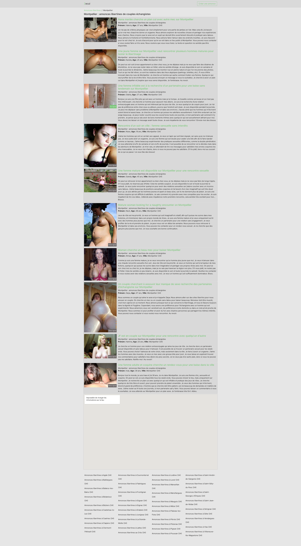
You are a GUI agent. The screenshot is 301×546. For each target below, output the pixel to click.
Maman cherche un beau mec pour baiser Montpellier (149, 249)
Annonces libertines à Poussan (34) (167, 533)
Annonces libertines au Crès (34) (132, 532)
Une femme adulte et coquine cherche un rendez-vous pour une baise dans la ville (166, 364)
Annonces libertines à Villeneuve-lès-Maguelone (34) (200, 533)
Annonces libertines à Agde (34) (97, 475)
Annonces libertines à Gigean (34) (132, 500)
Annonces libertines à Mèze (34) (165, 506)
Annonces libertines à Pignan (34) (166, 529)
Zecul (87, 3)
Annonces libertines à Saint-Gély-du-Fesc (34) (200, 485)
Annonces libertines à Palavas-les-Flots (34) (166, 513)
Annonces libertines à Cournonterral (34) (133, 477)
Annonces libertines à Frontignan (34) (132, 494)
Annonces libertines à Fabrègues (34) (132, 485)
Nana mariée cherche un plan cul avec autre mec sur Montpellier (155, 19)
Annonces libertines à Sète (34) (199, 514)
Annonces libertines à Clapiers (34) (99, 523)
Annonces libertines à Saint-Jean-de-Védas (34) (200, 502)
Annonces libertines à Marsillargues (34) (167, 495)
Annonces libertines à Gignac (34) (132, 505)
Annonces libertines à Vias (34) (199, 527)
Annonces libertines (92, 10)
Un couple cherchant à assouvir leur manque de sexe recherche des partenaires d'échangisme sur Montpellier (165, 285)
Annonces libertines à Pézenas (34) (167, 524)
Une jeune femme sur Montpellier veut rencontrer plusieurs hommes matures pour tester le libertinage (166, 53)
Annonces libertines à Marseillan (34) (165, 486)
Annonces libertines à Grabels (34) (132, 510)
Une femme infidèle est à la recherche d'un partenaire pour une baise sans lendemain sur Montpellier (161, 87)
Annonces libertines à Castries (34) (99, 518)
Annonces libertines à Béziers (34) (98, 505)
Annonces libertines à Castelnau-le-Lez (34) (99, 512)
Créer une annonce (207, 3)
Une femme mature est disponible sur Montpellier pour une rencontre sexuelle (163, 170)
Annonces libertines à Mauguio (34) (167, 501)
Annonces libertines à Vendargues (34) (200, 520)
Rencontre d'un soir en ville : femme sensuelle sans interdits (153, 125)
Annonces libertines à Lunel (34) (165, 480)
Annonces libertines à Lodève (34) (166, 475)
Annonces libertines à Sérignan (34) (201, 509)
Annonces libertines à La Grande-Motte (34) (132, 521)
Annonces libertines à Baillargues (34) (98, 482)
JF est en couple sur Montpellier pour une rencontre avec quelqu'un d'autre (162, 335)
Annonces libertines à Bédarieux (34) (98, 499)
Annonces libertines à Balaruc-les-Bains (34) (98, 490)
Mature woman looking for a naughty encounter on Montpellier (155, 204)
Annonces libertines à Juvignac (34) (133, 515)
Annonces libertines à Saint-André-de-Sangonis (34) (200, 477)
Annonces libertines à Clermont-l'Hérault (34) (98, 530)
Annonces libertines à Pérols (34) (166, 519)
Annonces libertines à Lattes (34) (132, 528)
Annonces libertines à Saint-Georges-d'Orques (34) (197, 494)
